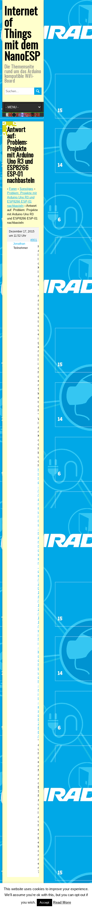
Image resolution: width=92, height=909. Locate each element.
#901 (33, 240)
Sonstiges (26, 189)
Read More (62, 902)
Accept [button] (44, 902)
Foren (13, 189)
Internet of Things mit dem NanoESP (22, 33)
